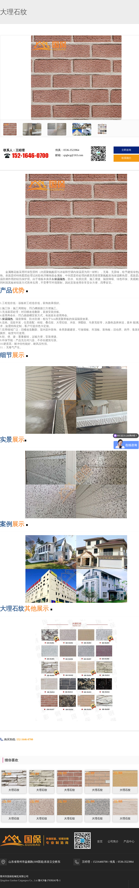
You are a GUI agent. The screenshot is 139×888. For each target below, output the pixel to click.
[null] (14, 781)
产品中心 (129, 841)
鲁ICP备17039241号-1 (49, 880)
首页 (100, 841)
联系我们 (126, 158)
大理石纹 (13, 789)
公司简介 (113, 841)
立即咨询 (126, 150)
